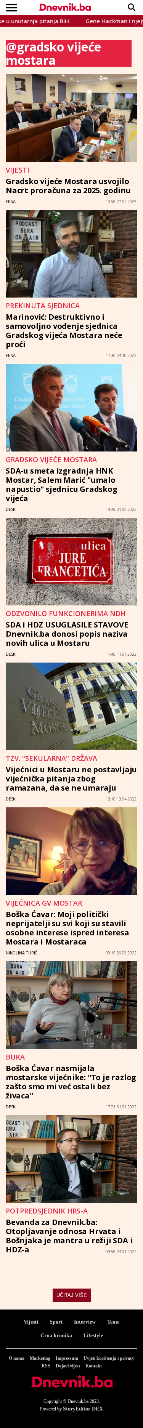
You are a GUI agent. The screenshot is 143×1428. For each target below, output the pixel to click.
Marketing (40, 1358)
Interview (85, 1322)
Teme (113, 1322)
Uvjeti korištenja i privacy (109, 1358)
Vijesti (31, 1322)
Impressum (67, 1358)
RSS (46, 1366)
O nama (16, 1358)
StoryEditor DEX (83, 1409)
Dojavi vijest (68, 1366)
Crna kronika (56, 1335)
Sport (56, 1322)
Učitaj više (71, 1295)
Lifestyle (93, 1335)
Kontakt (93, 1366)
